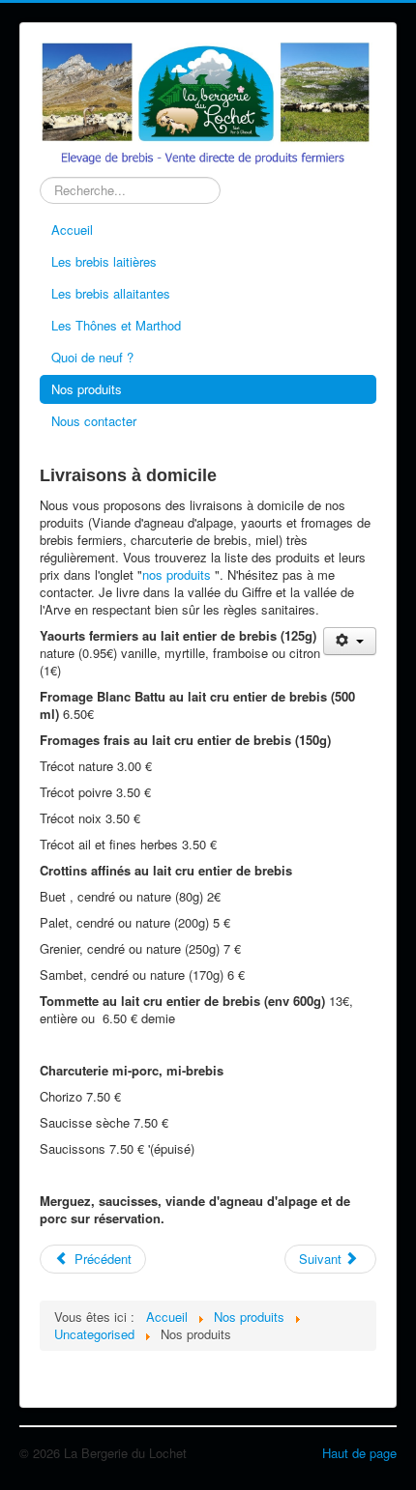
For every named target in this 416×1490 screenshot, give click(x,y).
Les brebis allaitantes (110, 293)
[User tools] (349, 641)
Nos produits (86, 389)
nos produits (176, 574)
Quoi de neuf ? (92, 357)
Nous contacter (93, 421)
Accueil (72, 229)
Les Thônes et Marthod (116, 325)
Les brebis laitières (104, 261)
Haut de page (359, 1453)
